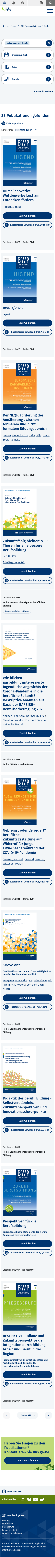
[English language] (4, 3)
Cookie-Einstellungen (12, 1533)
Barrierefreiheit (9, 1530)
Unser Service (11, 26)
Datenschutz (8, 1527)
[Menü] (50, 11)
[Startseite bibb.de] (6, 9)
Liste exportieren (15, 123)
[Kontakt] (41, 3)
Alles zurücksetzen (43, 91)
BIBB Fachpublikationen (31, 26)
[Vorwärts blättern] (48, 1415)
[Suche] (50, 3)
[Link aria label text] (49, 43)
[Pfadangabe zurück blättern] (4, 26)
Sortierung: (7, 130)
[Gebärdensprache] (13, 3)
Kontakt (6, 1520)
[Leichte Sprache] (23, 3)
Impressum (7, 1523)
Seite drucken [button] (14, 1491)
